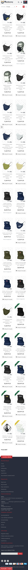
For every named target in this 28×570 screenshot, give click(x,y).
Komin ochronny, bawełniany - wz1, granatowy (7, 350)
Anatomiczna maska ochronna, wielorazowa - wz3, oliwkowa (7, 321)
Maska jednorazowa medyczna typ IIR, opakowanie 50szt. (20, 437)
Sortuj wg (3, 6)
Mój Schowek (4, 484)
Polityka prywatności (5, 538)
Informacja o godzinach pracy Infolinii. (17, 501)
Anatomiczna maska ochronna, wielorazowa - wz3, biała (20, 117)
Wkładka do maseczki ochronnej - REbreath (7, 436)
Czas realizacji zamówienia (7, 517)
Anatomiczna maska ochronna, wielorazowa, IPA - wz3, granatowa (20, 235)
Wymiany (3, 522)
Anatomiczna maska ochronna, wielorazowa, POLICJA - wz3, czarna (7, 58)
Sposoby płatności (5, 515)
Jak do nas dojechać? (5, 499)
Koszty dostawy (4, 520)
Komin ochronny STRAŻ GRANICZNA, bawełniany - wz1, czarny (7, 205)
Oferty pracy (4, 468)
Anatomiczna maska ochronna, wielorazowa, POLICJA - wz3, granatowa (7, 146)
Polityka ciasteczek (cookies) (7, 536)
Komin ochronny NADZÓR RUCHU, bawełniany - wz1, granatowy (21, 205)
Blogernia (3, 470)
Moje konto (3, 482)
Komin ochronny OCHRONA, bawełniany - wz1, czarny (7, 379)
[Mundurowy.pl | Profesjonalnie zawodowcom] (7, 2)
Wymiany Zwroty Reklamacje (7, 491)
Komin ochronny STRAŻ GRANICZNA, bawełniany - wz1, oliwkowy (7, 264)
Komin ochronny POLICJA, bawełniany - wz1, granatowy (21, 350)
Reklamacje (3, 527)
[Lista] (26, 7)
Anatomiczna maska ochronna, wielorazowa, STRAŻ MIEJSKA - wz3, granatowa (7, 27)
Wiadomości (3, 489)
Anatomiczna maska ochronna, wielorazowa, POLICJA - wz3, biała (21, 146)
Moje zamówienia (5, 487)
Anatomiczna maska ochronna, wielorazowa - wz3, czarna (20, 87)
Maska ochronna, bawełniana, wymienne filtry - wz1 (21, 57)
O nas (2, 463)
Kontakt (2, 466)
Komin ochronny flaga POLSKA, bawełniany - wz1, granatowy (7, 292)
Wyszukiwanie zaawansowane (8, 475)
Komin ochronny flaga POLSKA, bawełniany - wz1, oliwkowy (21, 264)
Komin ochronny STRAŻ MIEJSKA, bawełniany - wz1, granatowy (21, 379)
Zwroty (2, 524)
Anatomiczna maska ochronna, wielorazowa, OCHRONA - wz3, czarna (20, 27)
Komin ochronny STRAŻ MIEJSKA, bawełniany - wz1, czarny (7, 408)
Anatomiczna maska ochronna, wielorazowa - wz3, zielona (7, 176)
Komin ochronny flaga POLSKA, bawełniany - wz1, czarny (21, 292)
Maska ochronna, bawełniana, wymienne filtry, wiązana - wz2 (7, 87)
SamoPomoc (4, 473)
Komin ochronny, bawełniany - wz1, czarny (21, 321)
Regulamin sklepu (5, 533)
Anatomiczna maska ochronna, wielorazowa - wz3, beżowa (20, 176)
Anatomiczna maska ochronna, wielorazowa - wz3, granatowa (7, 117)
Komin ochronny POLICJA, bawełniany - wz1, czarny (21, 408)
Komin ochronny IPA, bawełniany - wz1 (7, 233)
